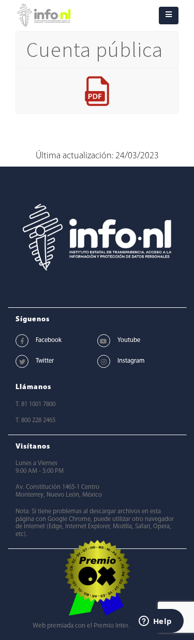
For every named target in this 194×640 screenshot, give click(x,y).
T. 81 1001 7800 (35, 404)
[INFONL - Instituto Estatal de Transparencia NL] (44, 15)
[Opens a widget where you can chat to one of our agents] (155, 622)
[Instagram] (103, 361)
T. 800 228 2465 (35, 421)
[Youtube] (103, 340)
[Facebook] (22, 340)
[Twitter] (22, 361)
